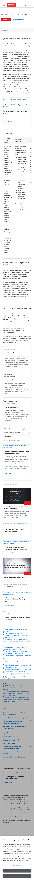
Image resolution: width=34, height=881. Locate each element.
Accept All (17, 876)
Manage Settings (17, 865)
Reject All (17, 871)
